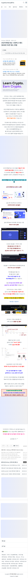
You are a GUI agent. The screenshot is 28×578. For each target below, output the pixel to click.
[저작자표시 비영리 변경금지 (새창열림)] (25, 446)
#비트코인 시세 (23, 559)
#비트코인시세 (23, 561)
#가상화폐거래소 (14, 554)
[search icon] (23, 3)
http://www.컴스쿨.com (8, 59)
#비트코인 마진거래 (6, 563)
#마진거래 (9, 568)
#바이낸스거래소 (11, 557)
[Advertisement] (14, 24)
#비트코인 (17, 561)
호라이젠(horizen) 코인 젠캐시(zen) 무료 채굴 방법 (10, 452)
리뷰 (10, 7)
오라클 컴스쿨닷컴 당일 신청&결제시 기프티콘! (9, 61)
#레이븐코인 (4, 557)
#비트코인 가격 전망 (9, 561)
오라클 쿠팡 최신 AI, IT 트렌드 (11, 71)
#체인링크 (4, 554)
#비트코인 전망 (14, 563)
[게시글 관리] (11, 445)
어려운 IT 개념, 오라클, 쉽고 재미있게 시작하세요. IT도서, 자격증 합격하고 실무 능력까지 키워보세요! (14, 74)
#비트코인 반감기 (5, 566)
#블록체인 (20, 566)
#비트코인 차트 (15, 559)
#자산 (3, 561)
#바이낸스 (21, 563)
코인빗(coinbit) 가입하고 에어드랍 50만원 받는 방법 (11, 457)
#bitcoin (18, 557)
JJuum (16, 576)
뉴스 (6, 7)
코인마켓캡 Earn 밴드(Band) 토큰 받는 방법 (15, 53)
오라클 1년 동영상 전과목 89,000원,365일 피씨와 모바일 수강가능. (9, 63)
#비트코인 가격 (15, 568)
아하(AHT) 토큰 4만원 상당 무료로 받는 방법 (9, 454)
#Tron (22, 557)
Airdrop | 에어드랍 (5, 40)
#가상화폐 (4, 568)
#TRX (8, 554)
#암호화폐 (9, 559)
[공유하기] (7, 445)
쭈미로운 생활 (13, 574)
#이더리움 (21, 554)
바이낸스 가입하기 (14, 301)
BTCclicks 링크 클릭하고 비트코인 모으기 (9, 458)
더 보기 (25, 462)
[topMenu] (26, 2)
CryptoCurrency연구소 (7, 3)
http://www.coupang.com (9, 69)
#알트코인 (4, 559)
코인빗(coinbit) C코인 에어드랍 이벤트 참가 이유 (10, 455)
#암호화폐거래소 (13, 566)
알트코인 (15, 7)
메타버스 (21, 7)
